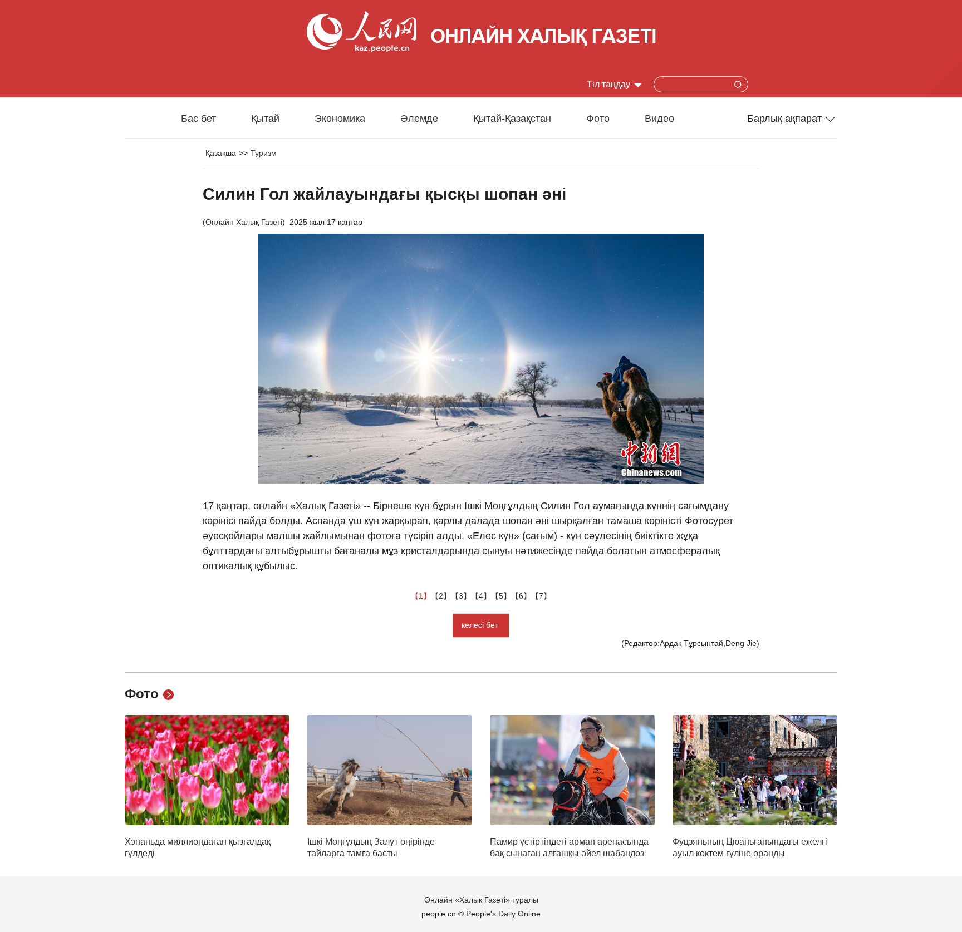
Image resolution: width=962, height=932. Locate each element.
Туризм (264, 153)
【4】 (481, 595)
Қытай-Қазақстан (512, 118)
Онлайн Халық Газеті (243, 222)
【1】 (421, 595)
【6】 (521, 595)
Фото (598, 118)
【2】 (441, 595)
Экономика (340, 118)
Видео (659, 118)
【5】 (501, 595)
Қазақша (220, 153)
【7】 (541, 595)
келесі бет (481, 624)
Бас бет (198, 118)
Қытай (265, 118)
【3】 (461, 595)
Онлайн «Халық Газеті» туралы (481, 899)
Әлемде (419, 118)
